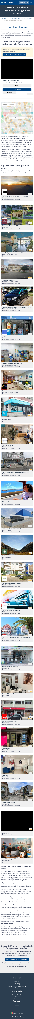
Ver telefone (17, 89)
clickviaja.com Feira (7, 418)
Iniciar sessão (17, 984)
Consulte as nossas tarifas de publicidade (14, 54)
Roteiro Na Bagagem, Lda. (11, 81)
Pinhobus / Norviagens (8, 280)
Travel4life (5, 391)
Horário (10, 92)
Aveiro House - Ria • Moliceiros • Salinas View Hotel (16, 637)
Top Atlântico (6, 748)
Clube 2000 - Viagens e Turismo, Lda (12, 859)
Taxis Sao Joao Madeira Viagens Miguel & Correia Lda (16, 307)
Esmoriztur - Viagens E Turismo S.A (12, 529)
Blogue (17, 988)
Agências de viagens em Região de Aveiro (20, 18)
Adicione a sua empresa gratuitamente (17, 959)
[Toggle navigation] (31, 2)
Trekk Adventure (6, 556)
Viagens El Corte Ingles (8, 694)
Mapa (17, 85)
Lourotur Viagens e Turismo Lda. (11, 583)
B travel (4, 336)
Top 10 (9, 27)
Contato (17, 1005)
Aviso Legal (17, 996)
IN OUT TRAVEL (6, 501)
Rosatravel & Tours (7, 445)
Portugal (3, 18)
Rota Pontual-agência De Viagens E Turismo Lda (15, 472)
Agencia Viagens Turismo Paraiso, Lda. (13, 253)
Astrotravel (5, 775)
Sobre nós (17, 981)
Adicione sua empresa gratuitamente (17, 986)
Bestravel (4, 832)
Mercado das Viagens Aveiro (10, 667)
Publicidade (17, 983)
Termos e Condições (17, 995)
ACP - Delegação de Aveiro (9, 721)
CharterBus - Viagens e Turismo (11, 610)
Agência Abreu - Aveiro (8, 802)
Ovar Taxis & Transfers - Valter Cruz (12, 226)
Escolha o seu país (18, 1013)
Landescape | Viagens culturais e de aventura (15, 196)
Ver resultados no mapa (17, 118)
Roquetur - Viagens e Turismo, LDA (12, 363)
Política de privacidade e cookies (17, 998)
